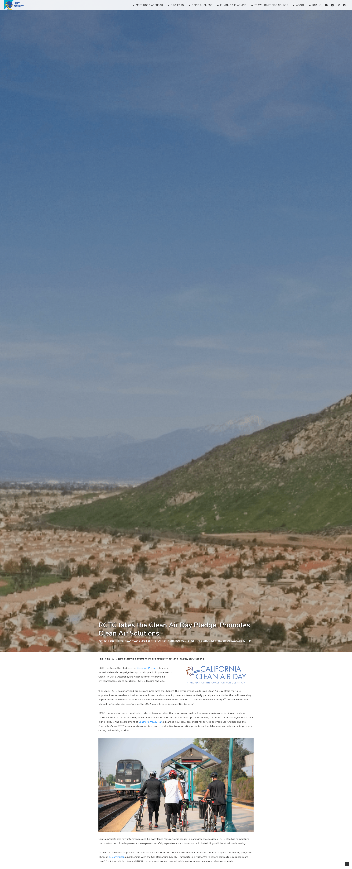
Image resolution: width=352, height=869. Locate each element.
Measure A (180, 641)
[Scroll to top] (347, 863)
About (300, 5)
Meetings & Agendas (149, 5)
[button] (344, 5)
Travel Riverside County (271, 5)
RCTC (100, 643)
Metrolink (192, 641)
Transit (222, 641)
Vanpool (240, 641)
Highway (157, 641)
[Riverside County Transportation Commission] (14, 5)
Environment (145, 641)
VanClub (231, 641)
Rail (210, 641)
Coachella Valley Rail (150, 721)
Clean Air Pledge (146, 668)
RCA (314, 5)
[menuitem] (148, 5)
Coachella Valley (129, 641)
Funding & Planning (233, 5)
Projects (177, 5)
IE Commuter (168, 641)
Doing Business (202, 5)
